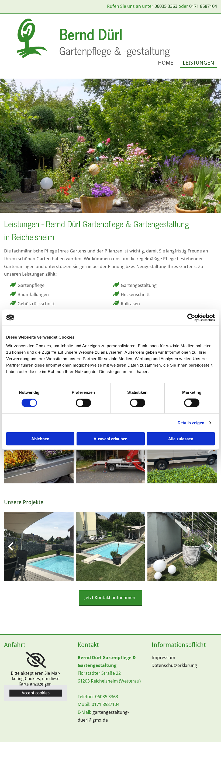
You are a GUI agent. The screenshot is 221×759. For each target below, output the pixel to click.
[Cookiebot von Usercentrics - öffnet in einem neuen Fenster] (191, 318)
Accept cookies (36, 692)
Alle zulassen (180, 438)
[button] (110, 598)
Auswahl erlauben (110, 438)
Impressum (163, 657)
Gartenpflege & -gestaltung (115, 50)
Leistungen (198, 62)
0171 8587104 (203, 6)
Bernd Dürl (92, 33)
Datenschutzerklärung (174, 665)
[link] (36, 660)
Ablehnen (40, 438)
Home (165, 62)
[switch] (83, 403)
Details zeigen (191, 422)
